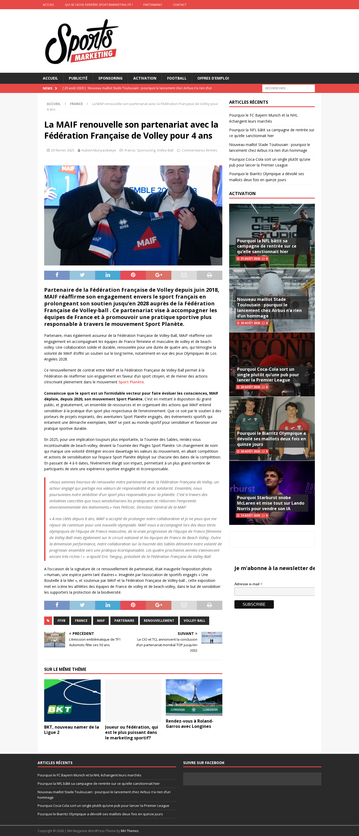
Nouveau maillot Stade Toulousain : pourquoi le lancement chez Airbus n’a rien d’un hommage (269, 307)
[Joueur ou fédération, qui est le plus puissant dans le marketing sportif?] (133, 700)
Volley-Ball (165, 150)
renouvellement (159, 620)
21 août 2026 (250, 258)
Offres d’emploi (213, 78)
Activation (144, 78)
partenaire (124, 620)
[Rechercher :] (288, 88)
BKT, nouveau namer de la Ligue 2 (71, 729)
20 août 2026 (250, 323)
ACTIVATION (242, 193)
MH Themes (130, 831)
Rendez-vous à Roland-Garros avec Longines (189, 723)
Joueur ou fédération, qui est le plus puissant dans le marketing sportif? (131, 732)
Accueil (50, 78)
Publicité (78, 78)
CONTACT (180, 5)
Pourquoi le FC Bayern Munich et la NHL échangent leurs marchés (89, 775)
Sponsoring (110, 78)
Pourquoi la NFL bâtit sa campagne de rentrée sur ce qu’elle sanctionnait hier (266, 246)
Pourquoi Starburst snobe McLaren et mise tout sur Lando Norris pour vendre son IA (270, 503)
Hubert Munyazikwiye (98, 150)
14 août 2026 (250, 515)
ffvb (61, 620)
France (130, 150)
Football (177, 78)
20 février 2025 (62, 150)
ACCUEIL (48, 5)
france (81, 620)
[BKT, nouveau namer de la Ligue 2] (72, 700)
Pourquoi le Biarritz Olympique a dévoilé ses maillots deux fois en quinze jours (271, 438)
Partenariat (152, 5)
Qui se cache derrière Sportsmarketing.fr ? (99, 5)
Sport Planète (131, 381)
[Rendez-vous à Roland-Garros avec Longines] (194, 697)
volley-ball (194, 620)
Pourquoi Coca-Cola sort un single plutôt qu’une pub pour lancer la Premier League (268, 374)
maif (101, 620)
